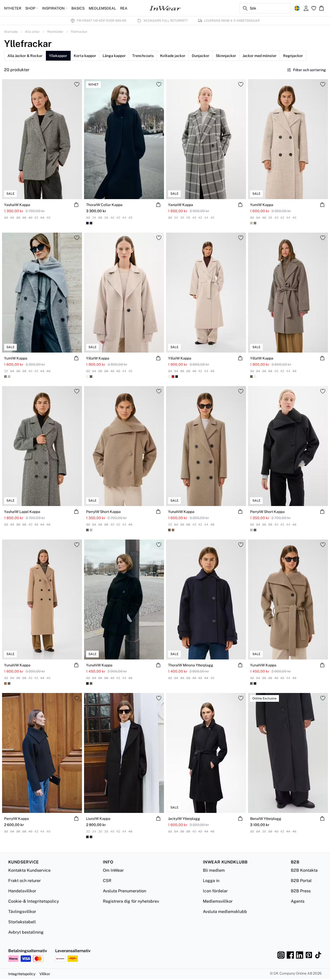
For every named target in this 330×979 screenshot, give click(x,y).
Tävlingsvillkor (22, 911)
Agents (297, 901)
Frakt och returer (24, 880)
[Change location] (297, 8)
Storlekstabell (22, 921)
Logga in (211, 880)
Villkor (44, 974)
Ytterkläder (55, 32)
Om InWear (113, 870)
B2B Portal (301, 880)
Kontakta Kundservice (29, 870)
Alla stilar (32, 32)
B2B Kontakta (304, 870)
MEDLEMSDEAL (102, 8)
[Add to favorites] (77, 84)
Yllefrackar (79, 32)
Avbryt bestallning (26, 932)
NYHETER (12, 8)
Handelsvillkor (22, 890)
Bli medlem (214, 870)
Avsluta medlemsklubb (225, 911)
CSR (107, 880)
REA (123, 8)
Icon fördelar (215, 890)
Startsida (11, 32)
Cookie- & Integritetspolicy (33, 901)
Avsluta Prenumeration (124, 890)
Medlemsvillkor (218, 901)
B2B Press (301, 890)
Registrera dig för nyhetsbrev (131, 901)
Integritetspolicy (21, 974)
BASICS (78, 8)
